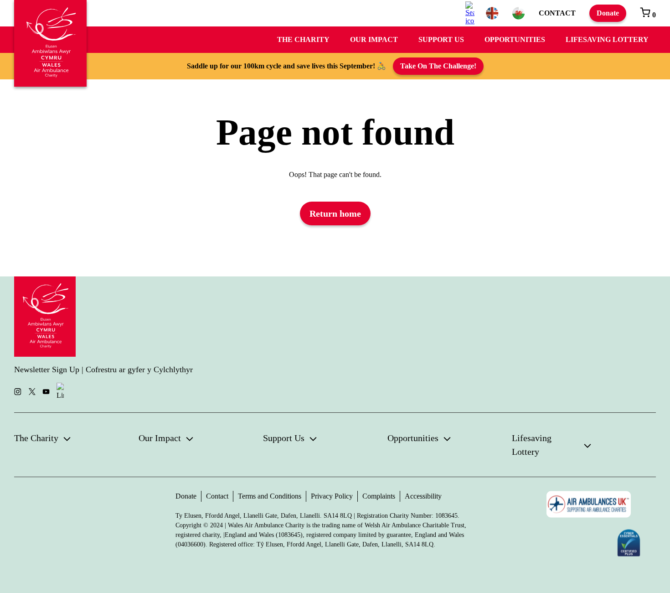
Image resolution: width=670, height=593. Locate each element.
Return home (335, 213)
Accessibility (423, 496)
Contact (557, 13)
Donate (608, 13)
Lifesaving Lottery (607, 39)
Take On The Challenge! (438, 66)
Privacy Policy (332, 496)
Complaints (378, 496)
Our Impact (374, 39)
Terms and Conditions (269, 496)
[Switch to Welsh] (518, 13)
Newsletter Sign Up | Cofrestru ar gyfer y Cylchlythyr (103, 369)
